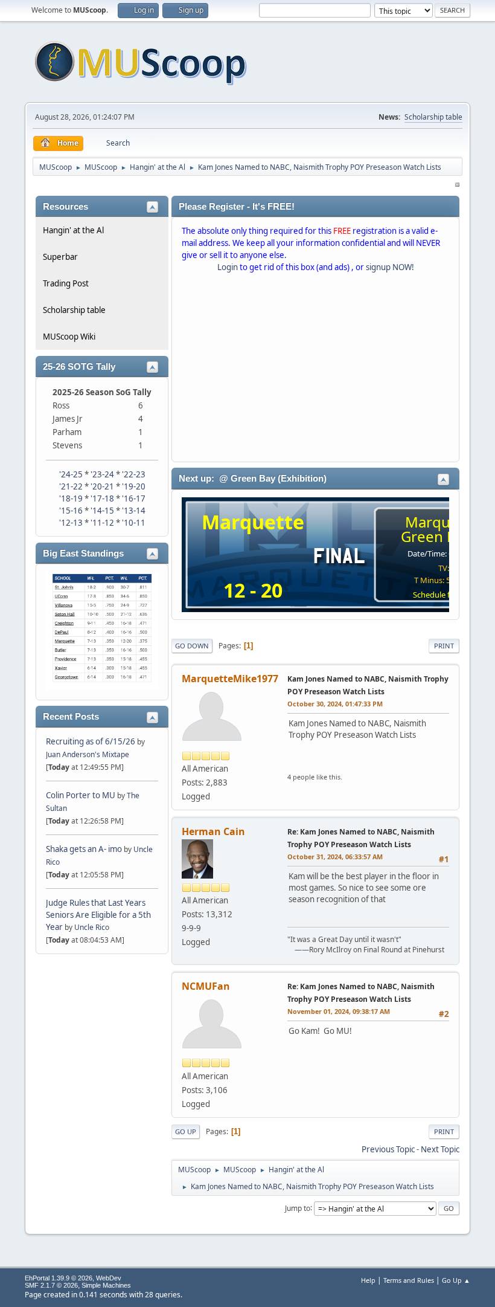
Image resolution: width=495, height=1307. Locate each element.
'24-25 (71, 474)
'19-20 (133, 486)
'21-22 (71, 486)
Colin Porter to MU (81, 795)
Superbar (60, 256)
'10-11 (133, 522)
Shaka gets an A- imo (84, 849)
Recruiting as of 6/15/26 (90, 741)
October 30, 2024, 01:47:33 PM (335, 703)
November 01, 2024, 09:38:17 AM (338, 1011)
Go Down (192, 645)
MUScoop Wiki (69, 336)
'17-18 (102, 498)
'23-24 (102, 474)
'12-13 (71, 522)
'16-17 (133, 498)
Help (368, 1280)
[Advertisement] (315, 369)
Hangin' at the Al (73, 230)
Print (444, 645)
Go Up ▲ (456, 1280)
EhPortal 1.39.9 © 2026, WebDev (73, 1278)
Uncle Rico (91, 927)
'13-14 (133, 510)
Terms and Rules (408, 1280)
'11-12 (102, 522)
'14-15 (102, 510)
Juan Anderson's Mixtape (87, 754)
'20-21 (102, 486)
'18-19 (71, 498)
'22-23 (133, 474)
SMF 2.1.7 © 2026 (51, 1285)
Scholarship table (433, 117)
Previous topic (388, 1149)
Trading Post (66, 283)
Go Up (185, 1131)
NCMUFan (206, 986)
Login (227, 267)
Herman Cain (213, 831)
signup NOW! (390, 267)
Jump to (297, 1207)
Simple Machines (106, 1285)
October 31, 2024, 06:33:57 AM (335, 856)
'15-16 (71, 510)
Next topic (440, 1149)
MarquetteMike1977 (230, 678)
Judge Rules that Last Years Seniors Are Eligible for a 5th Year (98, 914)
